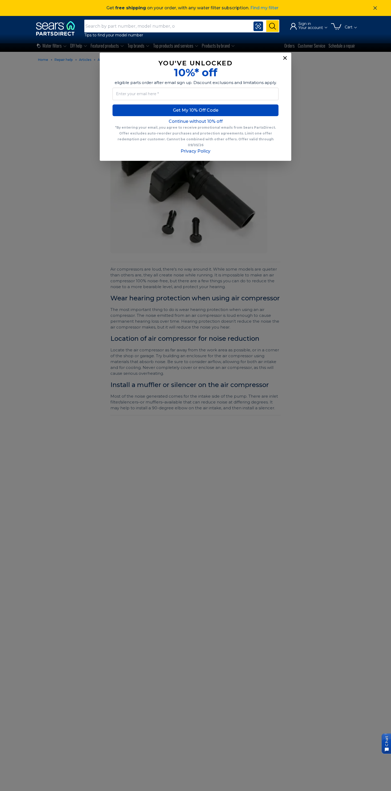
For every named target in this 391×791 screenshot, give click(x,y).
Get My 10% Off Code (195, 110)
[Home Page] (58, 28)
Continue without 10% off (196, 121)
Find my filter (264, 7)
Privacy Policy (195, 151)
